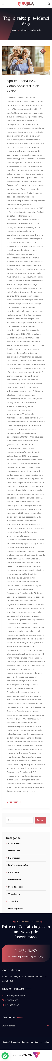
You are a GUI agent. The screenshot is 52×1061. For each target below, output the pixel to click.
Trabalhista (14, 894)
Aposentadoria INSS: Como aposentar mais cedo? (23, 86)
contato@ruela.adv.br (15, 995)
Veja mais (12, 802)
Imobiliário (13, 872)
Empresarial (14, 858)
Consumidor (14, 843)
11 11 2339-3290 (12, 1005)
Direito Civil (14, 850)
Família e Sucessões (18, 865)
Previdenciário (15, 886)
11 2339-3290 (26, 950)
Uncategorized (15, 908)
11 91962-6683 (11, 1000)
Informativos (14, 879)
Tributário (13, 901)
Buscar (40, 820)
